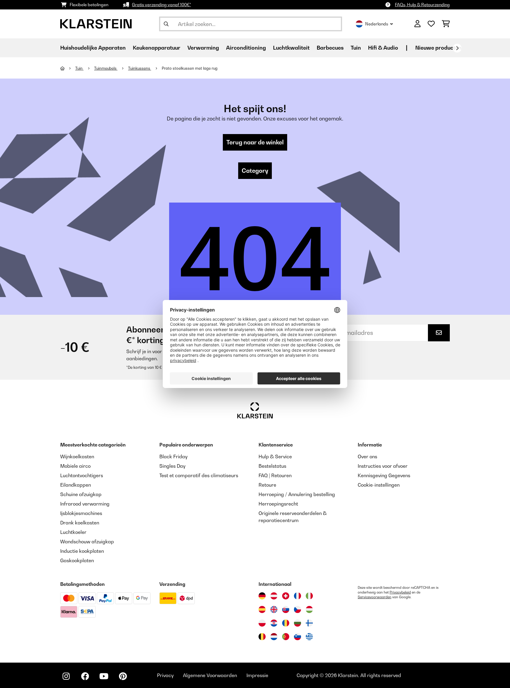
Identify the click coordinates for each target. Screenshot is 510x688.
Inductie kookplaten (82, 551)
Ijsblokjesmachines (81, 513)
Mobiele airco (75, 466)
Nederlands (376, 23)
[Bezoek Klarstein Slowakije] (285, 609)
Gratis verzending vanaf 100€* (161, 4)
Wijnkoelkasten (77, 456)
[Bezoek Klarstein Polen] (262, 623)
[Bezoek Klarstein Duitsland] (262, 595)
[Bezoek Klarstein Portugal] (285, 636)
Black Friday (173, 456)
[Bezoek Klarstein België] (262, 636)
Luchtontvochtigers (81, 475)
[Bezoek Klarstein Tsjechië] (297, 609)
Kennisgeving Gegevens (384, 475)
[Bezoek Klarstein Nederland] (273, 636)
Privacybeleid (400, 592)
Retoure (267, 485)
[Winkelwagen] (446, 24)
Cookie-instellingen (379, 485)
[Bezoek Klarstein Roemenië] (285, 623)
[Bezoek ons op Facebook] (85, 676)
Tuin (79, 68)
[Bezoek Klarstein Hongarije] (309, 609)
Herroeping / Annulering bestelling (297, 494)
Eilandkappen (75, 485)
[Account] (417, 24)
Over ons (367, 456)
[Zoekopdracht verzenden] (166, 23)
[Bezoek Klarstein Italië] (309, 595)
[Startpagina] (67, 68)
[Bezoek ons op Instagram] (66, 676)
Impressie (257, 675)
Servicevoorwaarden (374, 597)
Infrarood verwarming (84, 504)
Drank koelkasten (79, 523)
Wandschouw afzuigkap (87, 541)
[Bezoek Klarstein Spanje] (262, 609)
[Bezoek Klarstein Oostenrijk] (273, 595)
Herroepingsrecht (278, 504)
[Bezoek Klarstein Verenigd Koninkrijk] (273, 609)
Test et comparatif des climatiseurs (198, 475)
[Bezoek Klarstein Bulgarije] (297, 623)
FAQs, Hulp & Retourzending (422, 4)
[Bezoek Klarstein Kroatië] (273, 623)
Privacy (165, 675)
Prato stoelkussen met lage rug (190, 68)
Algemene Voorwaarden (210, 675)
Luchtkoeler (73, 532)
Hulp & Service (275, 456)
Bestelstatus (272, 466)
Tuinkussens (139, 68)
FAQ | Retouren (275, 475)
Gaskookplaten (77, 560)
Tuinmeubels (105, 68)
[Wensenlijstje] (431, 24)
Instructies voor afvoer (383, 466)
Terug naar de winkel (255, 142)
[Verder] (457, 48)
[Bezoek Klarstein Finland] (309, 623)
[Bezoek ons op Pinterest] (123, 676)
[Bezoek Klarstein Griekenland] (309, 637)
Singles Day (172, 466)
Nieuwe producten (438, 48)
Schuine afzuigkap (81, 494)
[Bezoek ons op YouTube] (104, 676)
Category (255, 170)
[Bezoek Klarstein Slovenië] (297, 636)
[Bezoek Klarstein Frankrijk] (297, 595)
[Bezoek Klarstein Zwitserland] (285, 595)
